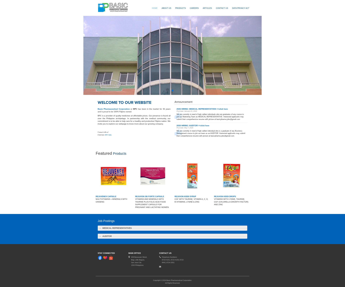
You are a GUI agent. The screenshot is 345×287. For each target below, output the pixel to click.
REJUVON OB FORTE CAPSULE (149, 196)
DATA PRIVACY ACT (240, 8)
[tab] (172, 228)
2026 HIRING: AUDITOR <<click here (193, 125)
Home (155, 8)
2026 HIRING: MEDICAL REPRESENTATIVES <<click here (202, 109)
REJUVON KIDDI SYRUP (185, 196)
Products (180, 8)
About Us (166, 8)
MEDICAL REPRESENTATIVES (117, 228)
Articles (207, 8)
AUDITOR (107, 236)
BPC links (108, 135)
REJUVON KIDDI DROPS (225, 196)
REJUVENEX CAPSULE (106, 196)
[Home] (114, 7)
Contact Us (222, 8)
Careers (194, 8)
